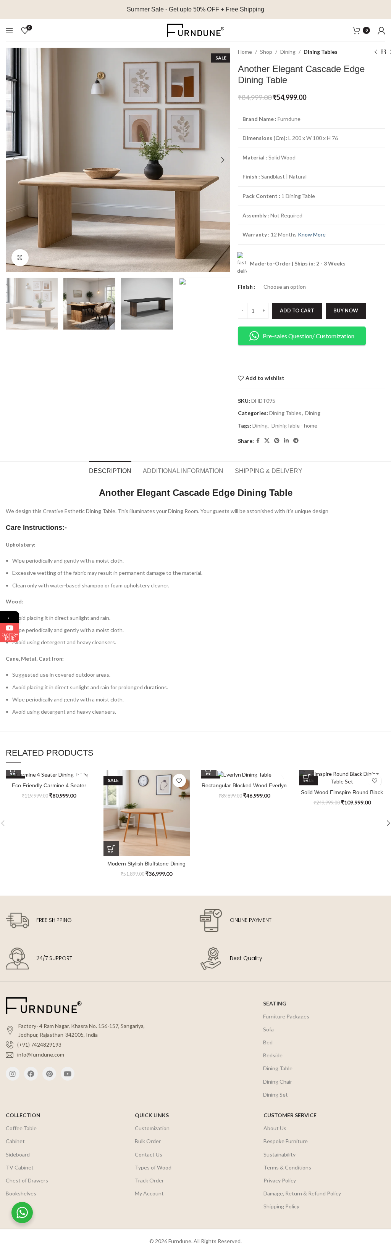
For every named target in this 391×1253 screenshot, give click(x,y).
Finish (245, 286)
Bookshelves (21, 1193)
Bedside (273, 1055)
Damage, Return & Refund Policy (302, 1193)
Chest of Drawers (27, 1180)
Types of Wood (153, 1167)
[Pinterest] (49, 1074)
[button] (13, 771)
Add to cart (297, 310)
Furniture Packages (286, 1016)
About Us (274, 1128)
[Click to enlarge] (20, 257)
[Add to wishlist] (179, 780)
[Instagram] (12, 1074)
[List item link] (84, 1045)
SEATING (274, 1003)
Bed (268, 1042)
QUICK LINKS (152, 1115)
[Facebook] (31, 1074)
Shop (266, 51)
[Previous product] (376, 52)
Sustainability (279, 1154)
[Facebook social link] (258, 441)
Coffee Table (21, 1128)
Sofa (268, 1029)
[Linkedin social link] (286, 441)
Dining (288, 51)
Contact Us (148, 1154)
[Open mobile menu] (9, 30)
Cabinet (15, 1141)
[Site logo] (195, 29)
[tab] (110, 470)
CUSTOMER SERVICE (290, 1115)
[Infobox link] (99, 920)
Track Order (149, 1180)
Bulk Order (148, 1141)
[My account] (381, 30)
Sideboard (18, 1154)
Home (245, 51)
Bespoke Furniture (285, 1141)
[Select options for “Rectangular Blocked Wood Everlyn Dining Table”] (209, 771)
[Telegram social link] (296, 441)
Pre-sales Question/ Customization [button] (308, 335)
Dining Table (277, 1068)
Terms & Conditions (287, 1167)
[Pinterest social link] (277, 441)
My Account (149, 1193)
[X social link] (267, 441)
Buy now (345, 310)
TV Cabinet (20, 1167)
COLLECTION (23, 1115)
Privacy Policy (279, 1180)
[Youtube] (67, 1074)
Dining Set (275, 1094)
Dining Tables (321, 51)
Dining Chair (277, 1081)
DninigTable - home (294, 425)
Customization (152, 1128)
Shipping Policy (281, 1206)
